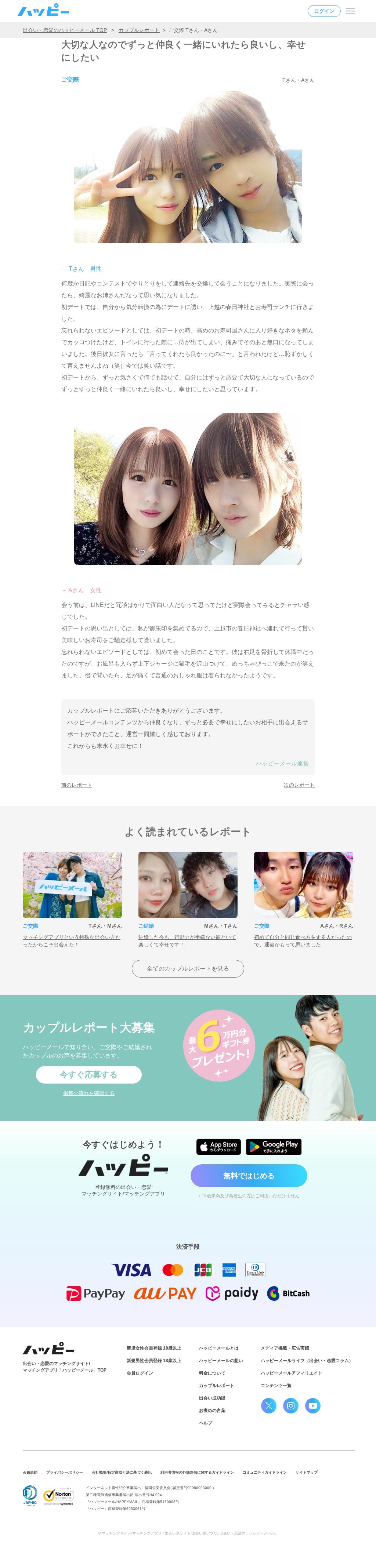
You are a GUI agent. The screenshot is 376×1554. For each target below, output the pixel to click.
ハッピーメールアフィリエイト (291, 1373)
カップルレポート (139, 30)
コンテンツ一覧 (276, 1385)
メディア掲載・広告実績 (285, 1348)
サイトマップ (307, 1472)
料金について (212, 1373)
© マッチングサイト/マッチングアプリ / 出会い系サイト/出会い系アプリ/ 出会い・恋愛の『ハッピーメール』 (188, 1533)
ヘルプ (205, 1423)
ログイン (324, 11)
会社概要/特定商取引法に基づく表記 (122, 1472)
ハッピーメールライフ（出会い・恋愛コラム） (307, 1360)
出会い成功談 (212, 1398)
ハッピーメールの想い (221, 1360)
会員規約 (30, 1472)
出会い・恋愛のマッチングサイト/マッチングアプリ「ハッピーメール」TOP (64, 1367)
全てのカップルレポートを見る (188, 968)
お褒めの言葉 (212, 1410)
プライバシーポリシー (64, 1472)
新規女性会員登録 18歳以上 (154, 1348)
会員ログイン (140, 1373)
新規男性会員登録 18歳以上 (154, 1360)
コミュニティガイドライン (265, 1472)
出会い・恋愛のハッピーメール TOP (65, 30)
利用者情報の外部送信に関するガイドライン (197, 1472)
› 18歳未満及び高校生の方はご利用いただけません (249, 1195)
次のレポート (299, 785)
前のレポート (76, 785)
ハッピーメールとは (219, 1348)
